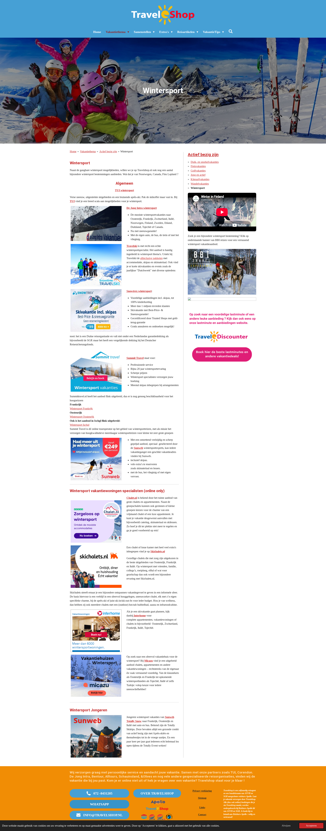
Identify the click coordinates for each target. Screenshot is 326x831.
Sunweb (138, 447)
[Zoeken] (230, 31)
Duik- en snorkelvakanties (205, 162)
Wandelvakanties (200, 183)
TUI (72, 201)
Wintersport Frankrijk (81, 408)
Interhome (139, 615)
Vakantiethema (88, 151)
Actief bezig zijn (108, 151)
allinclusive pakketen (151, 258)
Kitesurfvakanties (200, 179)
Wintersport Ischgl (79, 424)
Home (73, 151)
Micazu (148, 660)
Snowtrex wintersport (139, 291)
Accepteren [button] (311, 825)
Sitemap (202, 798)
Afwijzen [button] (286, 825)
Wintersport (126, 151)
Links (202, 807)
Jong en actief (198, 174)
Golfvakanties (198, 170)
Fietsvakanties (198, 166)
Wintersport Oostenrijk (82, 416)
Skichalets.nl (157, 551)
